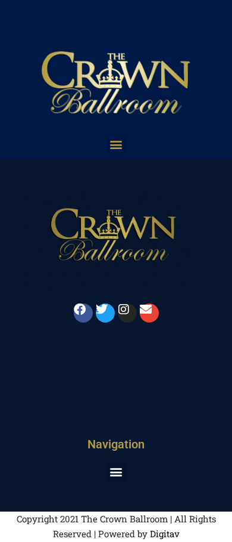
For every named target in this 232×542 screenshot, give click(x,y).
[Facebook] (83, 313)
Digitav (165, 534)
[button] (116, 144)
